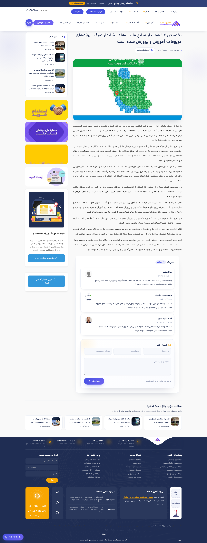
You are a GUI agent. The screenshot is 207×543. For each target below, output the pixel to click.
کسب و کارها (83, 22)
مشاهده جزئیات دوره (44, 258)
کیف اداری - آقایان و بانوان (91, 470)
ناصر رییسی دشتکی (163, 295)
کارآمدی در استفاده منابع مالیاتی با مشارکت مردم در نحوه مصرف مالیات (41, 73)
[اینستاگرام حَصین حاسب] (57, 513)
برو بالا (179, 540)
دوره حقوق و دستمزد (174, 459)
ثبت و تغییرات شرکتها (133, 466)
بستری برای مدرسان (134, 477)
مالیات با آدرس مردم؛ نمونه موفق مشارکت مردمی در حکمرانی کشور (43, 57)
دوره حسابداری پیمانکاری (173, 470)
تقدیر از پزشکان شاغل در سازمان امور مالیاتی (44, 44)
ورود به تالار (78, 3)
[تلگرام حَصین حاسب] (57, 493)
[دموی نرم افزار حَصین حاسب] (46, 154)
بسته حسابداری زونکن (92, 459)
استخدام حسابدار (135, 470)
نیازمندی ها (65, 22)
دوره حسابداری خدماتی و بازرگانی (171, 466)
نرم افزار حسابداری (135, 459)
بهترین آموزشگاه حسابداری (161, 526)
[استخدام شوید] (46, 110)
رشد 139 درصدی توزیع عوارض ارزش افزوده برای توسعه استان (41, 87)
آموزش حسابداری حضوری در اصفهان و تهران (121, 530)
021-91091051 (31, 10)
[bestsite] (176, 513)
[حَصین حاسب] (170, 26)
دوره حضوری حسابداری (92, 463)
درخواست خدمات (96, 11)
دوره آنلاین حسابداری (92, 473)
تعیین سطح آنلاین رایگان (45, 281)
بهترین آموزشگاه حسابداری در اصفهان (138, 497)
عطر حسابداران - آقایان (92, 466)
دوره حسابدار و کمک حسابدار (172, 463)
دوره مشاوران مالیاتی (175, 477)
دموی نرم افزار (43, 22)
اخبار (147, 12)
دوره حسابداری (136, 463)
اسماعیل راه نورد (164, 318)
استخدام (116, 22)
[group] (103, 423)
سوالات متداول (117, 12)
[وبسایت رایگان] (46, 177)
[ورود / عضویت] (29, 22)
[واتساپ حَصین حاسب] (57, 503)
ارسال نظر (96, 381)
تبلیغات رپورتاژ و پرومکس (132, 473)
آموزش (150, 22)
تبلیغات (77, 11)
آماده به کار (134, 22)
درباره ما (175, 12)
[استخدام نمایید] (46, 132)
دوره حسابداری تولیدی (174, 473)
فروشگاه (100, 22)
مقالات (135, 12)
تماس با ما (160, 12)
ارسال (52, 480)
